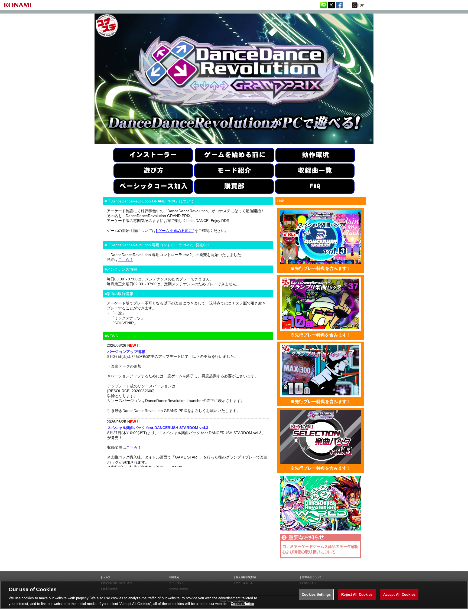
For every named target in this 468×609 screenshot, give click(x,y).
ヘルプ (106, 577)
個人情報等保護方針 (247, 577)
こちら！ (125, 259)
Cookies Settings (316, 594)
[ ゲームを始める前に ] (175, 230)
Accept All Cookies (399, 594)
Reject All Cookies (356, 594)
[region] (234, 595)
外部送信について (311, 577)
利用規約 (174, 577)
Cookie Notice (242, 603)
